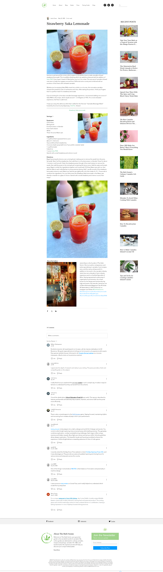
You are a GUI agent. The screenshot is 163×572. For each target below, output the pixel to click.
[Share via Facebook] (47, 311)
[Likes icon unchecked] (52, 359)
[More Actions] (106, 345)
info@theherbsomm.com (93, 566)
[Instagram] (112, 5)
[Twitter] (108, 5)
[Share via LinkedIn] (56, 311)
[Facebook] (105, 5)
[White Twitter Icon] (29, 1)
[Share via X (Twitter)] (51, 311)
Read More (57, 550)
